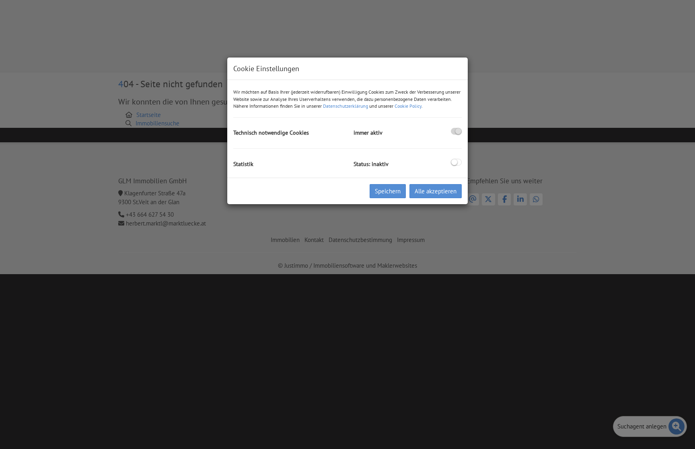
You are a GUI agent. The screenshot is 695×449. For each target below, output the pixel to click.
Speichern (388, 191)
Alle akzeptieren (435, 191)
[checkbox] (456, 131)
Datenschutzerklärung (345, 106)
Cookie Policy (408, 106)
